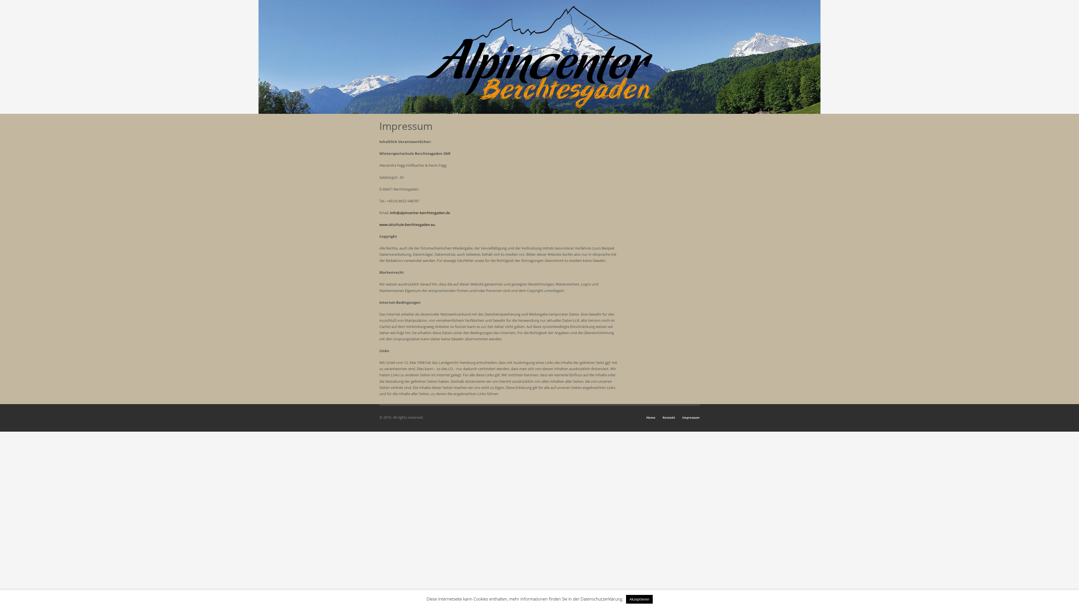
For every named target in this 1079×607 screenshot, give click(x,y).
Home (651, 417)
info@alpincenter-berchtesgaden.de (420, 212)
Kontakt (669, 417)
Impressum (691, 417)
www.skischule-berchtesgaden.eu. (407, 224)
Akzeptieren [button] (639, 599)
